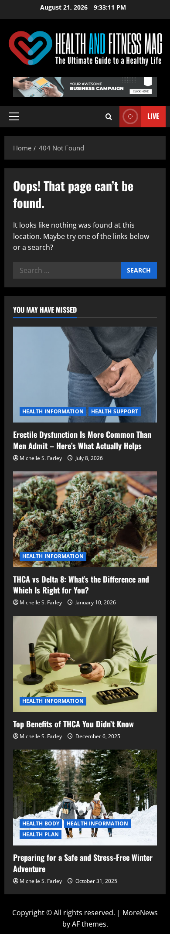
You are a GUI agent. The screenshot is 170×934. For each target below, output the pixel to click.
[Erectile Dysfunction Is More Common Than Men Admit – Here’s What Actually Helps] (85, 375)
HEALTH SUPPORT (114, 411)
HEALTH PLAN (40, 834)
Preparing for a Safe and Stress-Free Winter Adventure (83, 863)
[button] (13, 116)
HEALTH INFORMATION (53, 411)
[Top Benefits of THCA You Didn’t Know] (85, 664)
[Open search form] (108, 116)
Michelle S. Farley (41, 458)
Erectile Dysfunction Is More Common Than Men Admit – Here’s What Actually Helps (82, 440)
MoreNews (140, 912)
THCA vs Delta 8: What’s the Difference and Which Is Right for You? (81, 584)
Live (153, 116)
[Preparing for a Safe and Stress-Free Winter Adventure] (85, 797)
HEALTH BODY (40, 823)
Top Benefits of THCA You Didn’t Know (73, 723)
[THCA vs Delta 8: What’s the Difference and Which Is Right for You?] (85, 519)
